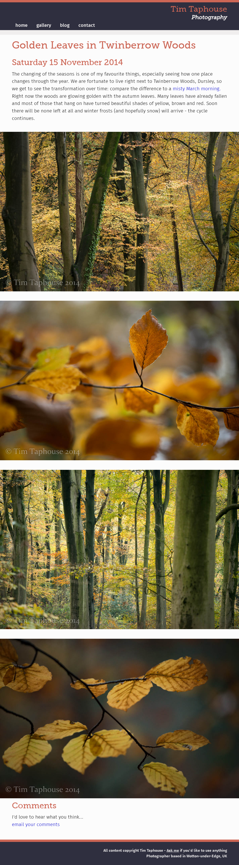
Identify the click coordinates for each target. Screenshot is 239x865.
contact (86, 25)
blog (65, 25)
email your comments (36, 824)
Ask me (173, 850)
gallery (43, 25)
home (21, 25)
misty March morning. (197, 88)
